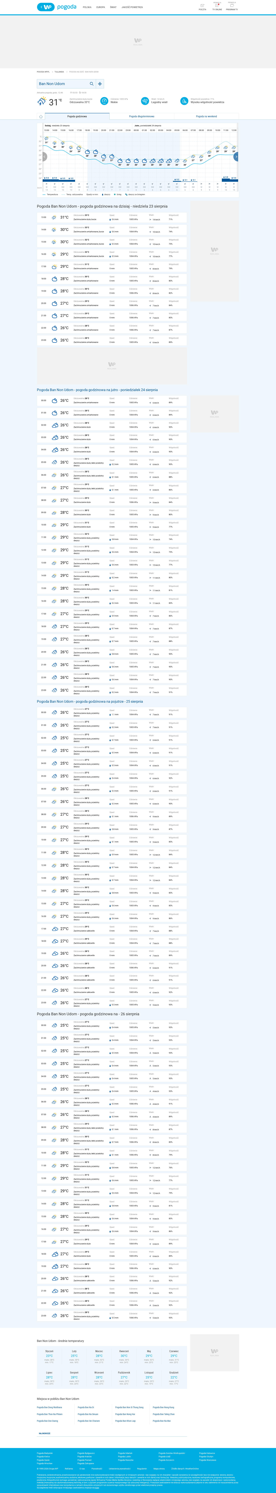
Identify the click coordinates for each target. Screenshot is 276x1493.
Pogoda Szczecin (166, 1460)
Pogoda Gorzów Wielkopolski (172, 1453)
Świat (113, 7)
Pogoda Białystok (45, 1453)
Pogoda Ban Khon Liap (125, 1420)
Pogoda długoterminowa (141, 116)
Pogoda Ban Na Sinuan (88, 1414)
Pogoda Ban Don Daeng (47, 1420)
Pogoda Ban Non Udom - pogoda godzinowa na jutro (77, 390)
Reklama (69, 1468)
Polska (87, 7)
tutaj (97, 1488)
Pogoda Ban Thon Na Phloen (49, 1414)
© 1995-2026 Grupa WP (47, 1468)
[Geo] (100, 83)
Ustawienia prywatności (119, 1468)
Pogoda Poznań (84, 1460)
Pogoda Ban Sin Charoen (89, 1420)
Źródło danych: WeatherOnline (185, 1468)
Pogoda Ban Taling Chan (164, 1414)
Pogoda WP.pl (43, 72)
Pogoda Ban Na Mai (162, 1420)
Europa (100, 7)
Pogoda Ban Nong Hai (125, 1414)
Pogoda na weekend (206, 116)
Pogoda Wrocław (44, 1463)
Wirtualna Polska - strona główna (46, 7)
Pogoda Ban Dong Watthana (49, 1407)
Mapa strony (159, 1468)
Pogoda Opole (43, 1460)
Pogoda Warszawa (207, 1460)
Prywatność (97, 1468)
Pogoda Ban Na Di (86, 1407)
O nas (82, 1468)
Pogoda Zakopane (85, 1463)
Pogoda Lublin (124, 1456)
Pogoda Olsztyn (206, 1456)
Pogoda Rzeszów (126, 1460)
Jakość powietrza (132, 7)
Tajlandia (59, 72)
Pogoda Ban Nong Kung (163, 1407)
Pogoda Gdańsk (125, 1453)
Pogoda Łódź (164, 1456)
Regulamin (142, 1468)
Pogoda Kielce (43, 1456)
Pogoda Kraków (84, 1456)
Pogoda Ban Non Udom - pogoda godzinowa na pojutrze (80, 701)
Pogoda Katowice (207, 1453)
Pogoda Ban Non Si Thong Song (129, 1407)
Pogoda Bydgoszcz (86, 1453)
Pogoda (66, 7)
